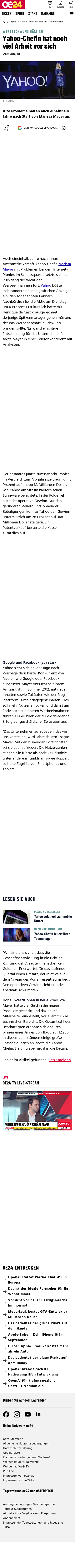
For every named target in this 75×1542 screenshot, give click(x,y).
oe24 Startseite (13, 1439)
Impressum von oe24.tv (18, 1480)
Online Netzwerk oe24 (18, 1425)
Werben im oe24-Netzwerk (21, 1462)
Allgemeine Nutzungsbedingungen (26, 1443)
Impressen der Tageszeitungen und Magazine (33, 1522)
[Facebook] (6, 1414)
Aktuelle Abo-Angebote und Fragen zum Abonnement (30, 1516)
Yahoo (46, 286)
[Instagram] (17, 1414)
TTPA (6, 1527)
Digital (13, 21)
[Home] (4, 21)
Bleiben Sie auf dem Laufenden (24, 1400)
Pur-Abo (8, 1471)
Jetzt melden (60, 1060)
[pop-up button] (60, 1124)
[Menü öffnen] (71, 13)
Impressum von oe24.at (18, 1475)
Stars (32, 13)
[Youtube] (28, 1414)
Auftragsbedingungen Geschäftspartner (29, 1504)
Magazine (48, 13)
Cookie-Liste (11, 1452)
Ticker (7, 13)
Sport (19, 13)
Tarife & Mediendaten (17, 1509)
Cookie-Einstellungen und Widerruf (26, 1457)
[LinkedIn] (38, 1414)
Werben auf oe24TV (16, 1466)
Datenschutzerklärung (17, 1448)
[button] (38, 1111)
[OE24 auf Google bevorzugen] (63, 128)
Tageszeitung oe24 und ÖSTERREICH (28, 1491)
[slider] (22, 1124)
